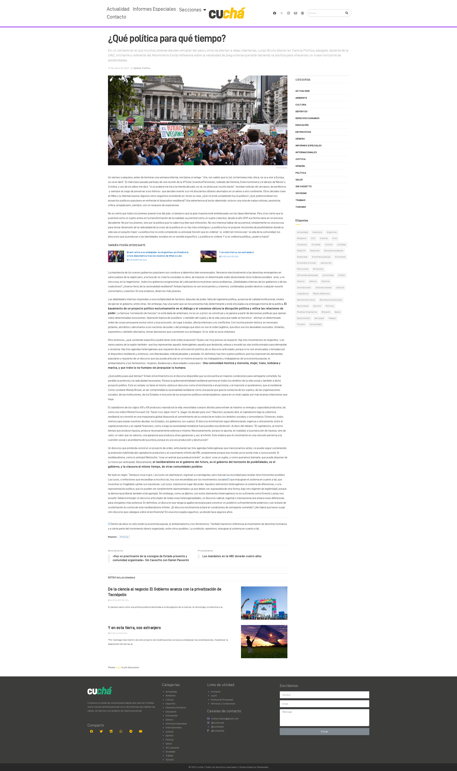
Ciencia (324, 238)
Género (300, 138)
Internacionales (306, 152)
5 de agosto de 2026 (137, 260)
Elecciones (302, 269)
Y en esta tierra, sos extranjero (236, 252)
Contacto (116, 16)
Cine (334, 238)
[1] (228, 479)
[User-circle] (302, 13)
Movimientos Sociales (331, 300)
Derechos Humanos (307, 118)
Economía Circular (306, 263)
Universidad (316, 324)
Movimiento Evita (306, 300)
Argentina (332, 232)
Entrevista (318, 269)
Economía (340, 257)
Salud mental (303, 318)
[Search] (346, 13)
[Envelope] (295, 13)
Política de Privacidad (222, 699)
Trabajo (300, 200)
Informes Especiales (154, 9)
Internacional (304, 288)
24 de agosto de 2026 (119, 600)
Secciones (190, 9)
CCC (313, 238)
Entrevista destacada (307, 275)
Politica (124, 537)
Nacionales (302, 306)
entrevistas (328, 275)
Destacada (302, 257)
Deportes (301, 111)
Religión (326, 312)
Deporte (301, 251)
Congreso (302, 245)
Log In (214, 695)
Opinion (317, 306)
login (118, 667)
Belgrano (302, 238)
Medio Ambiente (321, 294)
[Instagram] (288, 13)
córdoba (341, 245)
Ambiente (301, 98)
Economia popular (321, 257)
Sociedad (301, 193)
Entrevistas (303, 132)
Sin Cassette (303, 186)
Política (146, 68)
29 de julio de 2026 (229, 257)
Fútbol (341, 275)
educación (326, 263)
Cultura (300, 104)
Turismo (300, 207)
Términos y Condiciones (223, 703)
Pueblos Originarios (307, 312)
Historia (326, 281)
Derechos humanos (333, 251)
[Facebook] (275, 13)
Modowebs (262, 767)
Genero (301, 281)
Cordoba (316, 245)
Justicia (300, 159)
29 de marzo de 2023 (118, 68)
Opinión (137, 68)
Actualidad (118, 9)
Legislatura (302, 294)
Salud (299, 179)
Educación (301, 125)
